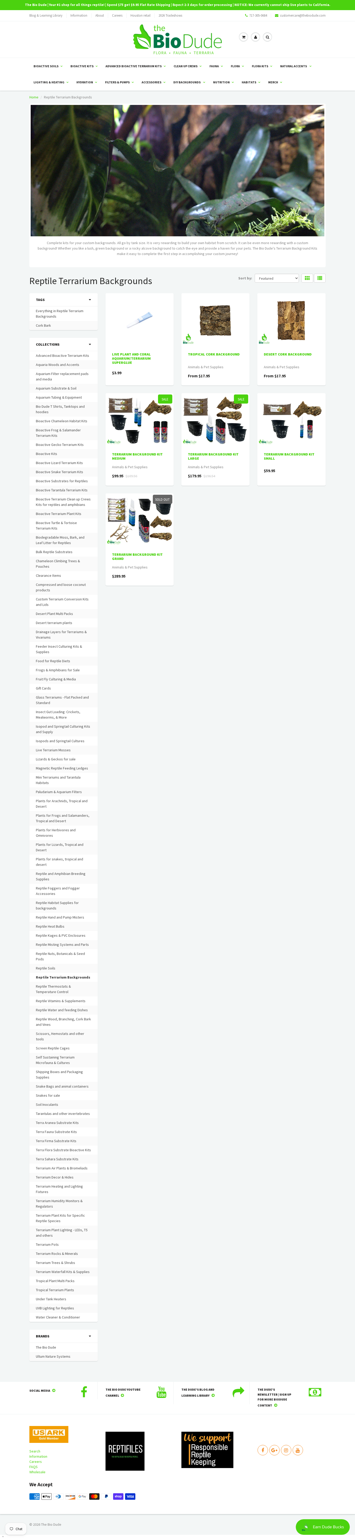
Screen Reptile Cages (53, 1048)
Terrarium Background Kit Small (289, 456)
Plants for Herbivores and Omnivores (56, 833)
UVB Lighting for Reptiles (55, 1308)
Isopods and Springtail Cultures (60, 741)
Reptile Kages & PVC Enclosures (61, 935)
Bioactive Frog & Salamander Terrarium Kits (58, 433)
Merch (273, 82)
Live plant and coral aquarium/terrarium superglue (131, 358)
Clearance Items (48, 575)
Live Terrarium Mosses (53, 750)
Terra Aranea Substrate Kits (57, 1122)
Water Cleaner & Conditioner (58, 1317)
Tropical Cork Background (214, 354)
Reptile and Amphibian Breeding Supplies (61, 876)
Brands (42, 1336)
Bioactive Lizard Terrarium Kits (59, 462)
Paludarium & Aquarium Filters (59, 791)
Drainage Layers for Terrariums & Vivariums (61, 635)
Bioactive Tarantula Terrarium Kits (62, 490)
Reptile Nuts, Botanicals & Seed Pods (60, 956)
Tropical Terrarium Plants (55, 1290)
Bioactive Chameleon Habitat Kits (61, 421)
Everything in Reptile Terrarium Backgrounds (59, 314)
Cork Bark (43, 325)
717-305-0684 (258, 15)
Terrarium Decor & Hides (55, 1177)
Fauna (214, 66)
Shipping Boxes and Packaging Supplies (59, 1074)
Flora (235, 66)
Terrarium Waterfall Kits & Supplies (63, 1271)
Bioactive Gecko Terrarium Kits (60, 444)
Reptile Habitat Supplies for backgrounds (57, 905)
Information (78, 15)
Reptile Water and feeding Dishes (62, 1010)
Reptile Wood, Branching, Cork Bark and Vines (63, 1022)
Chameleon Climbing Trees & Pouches (58, 564)
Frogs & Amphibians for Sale (58, 670)
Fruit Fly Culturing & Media (56, 679)
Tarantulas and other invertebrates (63, 1113)
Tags (40, 299)
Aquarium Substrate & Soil (56, 388)
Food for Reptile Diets (53, 661)
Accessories (151, 82)
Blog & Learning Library (45, 15)
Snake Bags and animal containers (62, 1086)
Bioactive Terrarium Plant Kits (58, 513)
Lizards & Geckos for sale (56, 759)
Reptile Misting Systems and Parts (62, 944)
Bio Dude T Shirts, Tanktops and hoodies (60, 409)
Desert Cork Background (288, 354)
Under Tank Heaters (51, 1299)
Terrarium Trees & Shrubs (55, 1262)
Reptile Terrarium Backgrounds (63, 977)
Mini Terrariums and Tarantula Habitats (58, 780)
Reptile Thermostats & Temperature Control (53, 989)
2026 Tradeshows (170, 15)
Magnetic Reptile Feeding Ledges (62, 768)
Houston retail (140, 15)
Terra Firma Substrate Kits (56, 1141)
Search (34, 1451)
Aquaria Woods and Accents (57, 364)
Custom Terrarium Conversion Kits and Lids (62, 602)
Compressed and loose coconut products (61, 587)
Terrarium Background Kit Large (213, 456)
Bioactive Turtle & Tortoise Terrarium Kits (56, 525)
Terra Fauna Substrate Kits (56, 1131)
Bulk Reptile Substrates (54, 552)
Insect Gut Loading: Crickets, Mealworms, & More (58, 714)
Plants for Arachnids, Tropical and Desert (62, 804)
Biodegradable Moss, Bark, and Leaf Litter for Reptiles (60, 540)
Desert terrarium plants (54, 622)
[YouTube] (298, 1450)
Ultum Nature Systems (53, 1356)
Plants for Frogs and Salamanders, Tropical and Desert (62, 818)
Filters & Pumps (117, 82)
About (99, 15)
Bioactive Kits (82, 66)
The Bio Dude (46, 1347)
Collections (48, 344)
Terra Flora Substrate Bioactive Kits (63, 1150)
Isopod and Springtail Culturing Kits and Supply (63, 729)
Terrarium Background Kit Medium (137, 456)
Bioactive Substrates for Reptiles (62, 481)
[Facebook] (263, 1450)
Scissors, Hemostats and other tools (60, 1036)
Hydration (84, 82)
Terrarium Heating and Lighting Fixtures (59, 1189)
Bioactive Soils (46, 66)
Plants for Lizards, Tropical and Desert (59, 847)
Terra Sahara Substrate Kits (57, 1159)
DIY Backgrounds (187, 82)
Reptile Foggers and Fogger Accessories (58, 891)
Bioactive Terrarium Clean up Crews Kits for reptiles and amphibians (63, 502)
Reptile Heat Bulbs (50, 926)
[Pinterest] (274, 1450)
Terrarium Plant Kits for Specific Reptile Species (60, 1218)
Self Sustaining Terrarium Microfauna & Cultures (55, 1060)
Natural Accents (293, 66)
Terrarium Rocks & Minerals (57, 1253)
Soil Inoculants (47, 1104)
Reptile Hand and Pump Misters (60, 917)
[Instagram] (286, 1450)
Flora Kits (260, 66)
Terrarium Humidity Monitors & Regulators (59, 1203)
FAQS (33, 1466)
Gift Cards (43, 688)
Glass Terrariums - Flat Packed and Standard (62, 700)
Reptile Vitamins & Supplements (61, 1001)
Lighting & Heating (49, 82)
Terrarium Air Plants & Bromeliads (62, 1168)
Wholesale (37, 1472)
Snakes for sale (48, 1095)
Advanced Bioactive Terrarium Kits (134, 66)
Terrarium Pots (47, 1244)
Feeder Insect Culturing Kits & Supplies (59, 649)
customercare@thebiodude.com (303, 15)
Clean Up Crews (186, 66)
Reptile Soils (45, 968)
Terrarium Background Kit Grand (137, 556)
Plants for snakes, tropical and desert (59, 862)
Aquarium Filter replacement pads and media (62, 376)
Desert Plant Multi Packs (54, 613)
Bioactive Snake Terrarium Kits (59, 472)
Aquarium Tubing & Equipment (59, 397)
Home (33, 97)
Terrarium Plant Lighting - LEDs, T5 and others (62, 1233)
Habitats (249, 82)
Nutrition (221, 82)
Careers (117, 15)
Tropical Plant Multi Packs (55, 1280)
